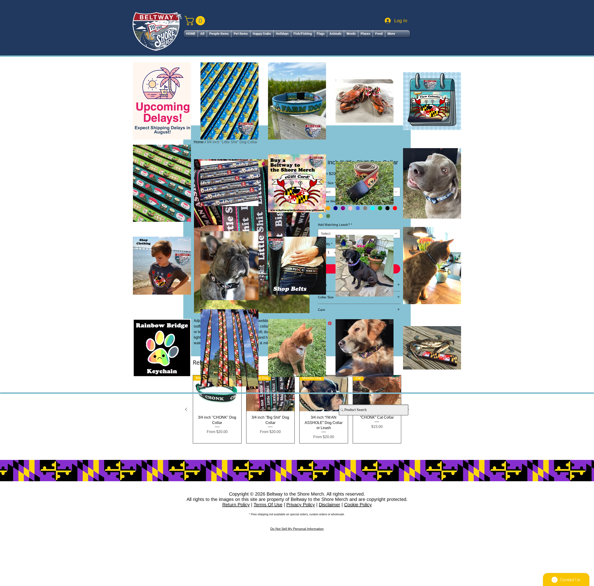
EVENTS (266, 354)
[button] (381, 220)
